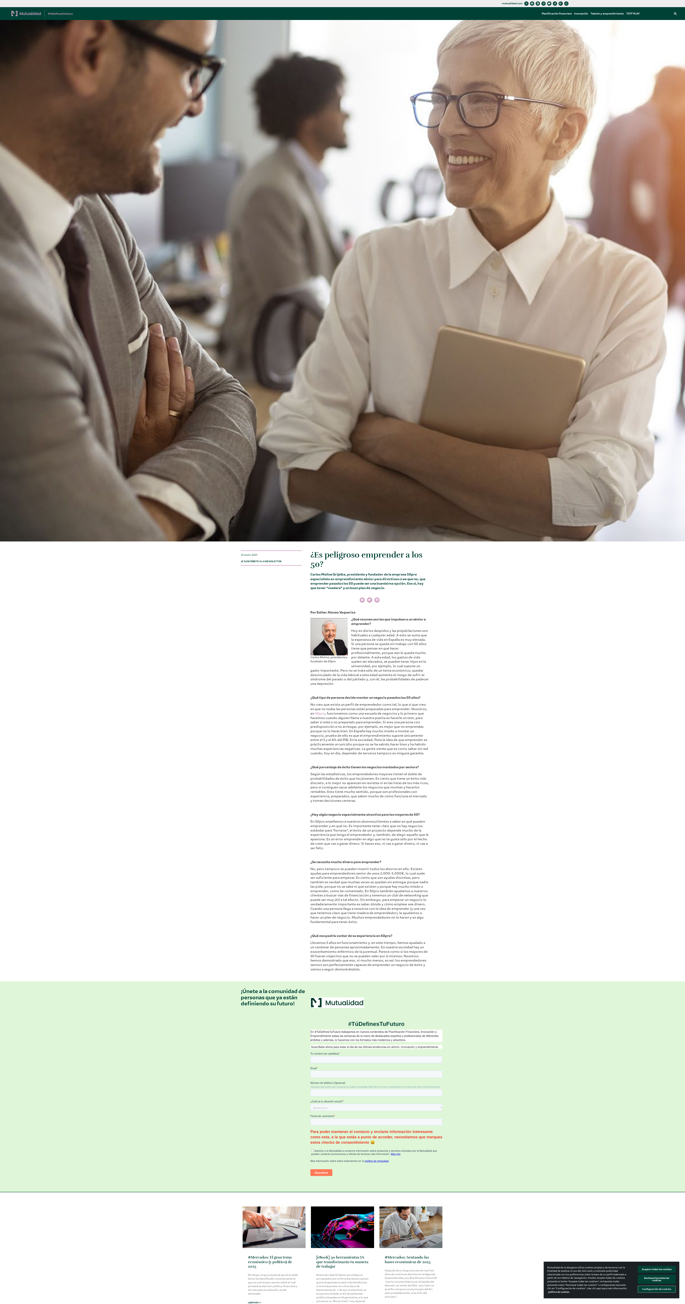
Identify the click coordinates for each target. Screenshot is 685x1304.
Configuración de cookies (656, 1289)
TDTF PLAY (633, 13)
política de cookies (558, 1291)
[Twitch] (561, 3)
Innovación (581, 13)
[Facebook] (532, 3)
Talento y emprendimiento (607, 13)
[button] (675, 13)
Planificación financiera (557, 13)
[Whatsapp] (566, 3)
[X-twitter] (526, 3)
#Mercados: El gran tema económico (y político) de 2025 (270, 1262)
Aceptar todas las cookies (657, 1269)
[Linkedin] (538, 3)
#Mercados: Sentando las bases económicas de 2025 (408, 1259)
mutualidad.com (512, 3)
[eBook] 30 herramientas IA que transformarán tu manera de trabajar (342, 1262)
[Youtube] (549, 3)
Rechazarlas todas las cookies (656, 1279)
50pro (320, 713)
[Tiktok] (555, 3)
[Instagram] (543, 3)
